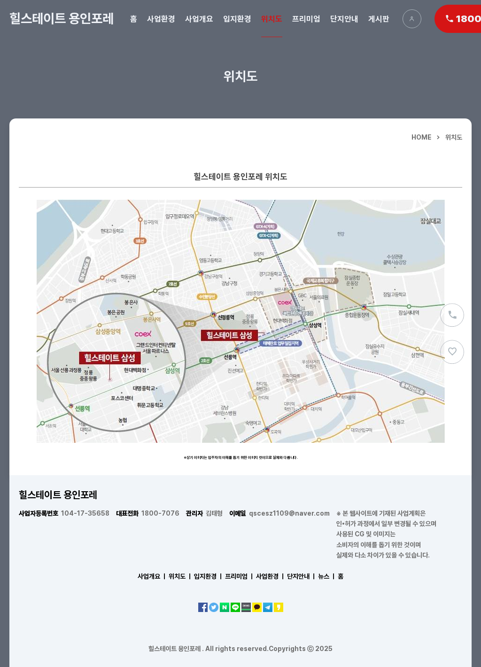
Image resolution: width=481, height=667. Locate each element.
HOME (421, 137)
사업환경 (161, 19)
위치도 (271, 19)
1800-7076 (147, 513)
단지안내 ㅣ (302, 576)
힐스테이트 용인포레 (61, 18)
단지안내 (344, 19)
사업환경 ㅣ (271, 576)
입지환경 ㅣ (209, 576)
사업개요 (199, 19)
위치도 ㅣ (181, 576)
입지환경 (237, 19)
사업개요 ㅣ (152, 576)
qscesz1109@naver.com (279, 513)
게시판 (378, 19)
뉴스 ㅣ (327, 576)
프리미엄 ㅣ (240, 576)
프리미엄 (306, 19)
